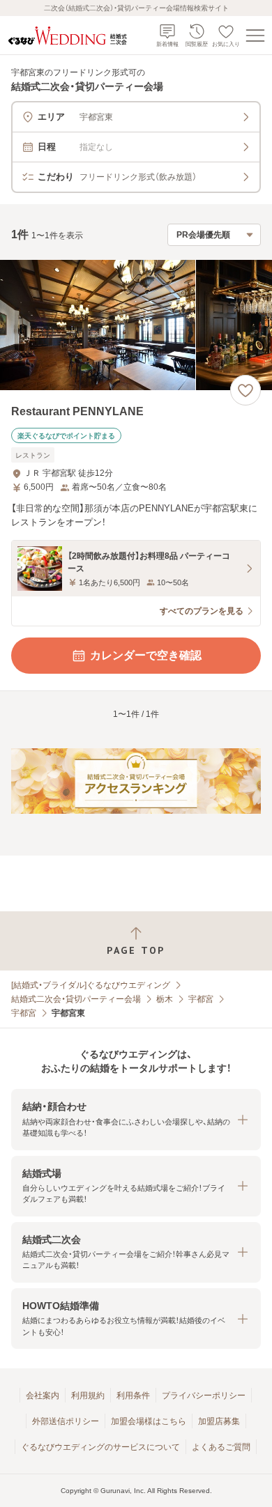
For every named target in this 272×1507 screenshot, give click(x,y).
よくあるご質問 (221, 1447)
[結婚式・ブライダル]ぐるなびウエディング (90, 985)
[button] (136, 1119)
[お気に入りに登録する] (245, 390)
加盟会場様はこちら (148, 1421)
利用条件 (133, 1395)
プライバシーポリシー (203, 1395)
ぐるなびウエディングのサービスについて (100, 1447)
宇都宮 (200, 999)
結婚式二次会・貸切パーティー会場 (76, 999)
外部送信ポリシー (65, 1421)
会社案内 (42, 1395)
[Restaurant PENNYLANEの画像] (136, 325)
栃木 (164, 999)
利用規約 (88, 1395)
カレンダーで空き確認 (146, 655)
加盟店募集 (219, 1421)
